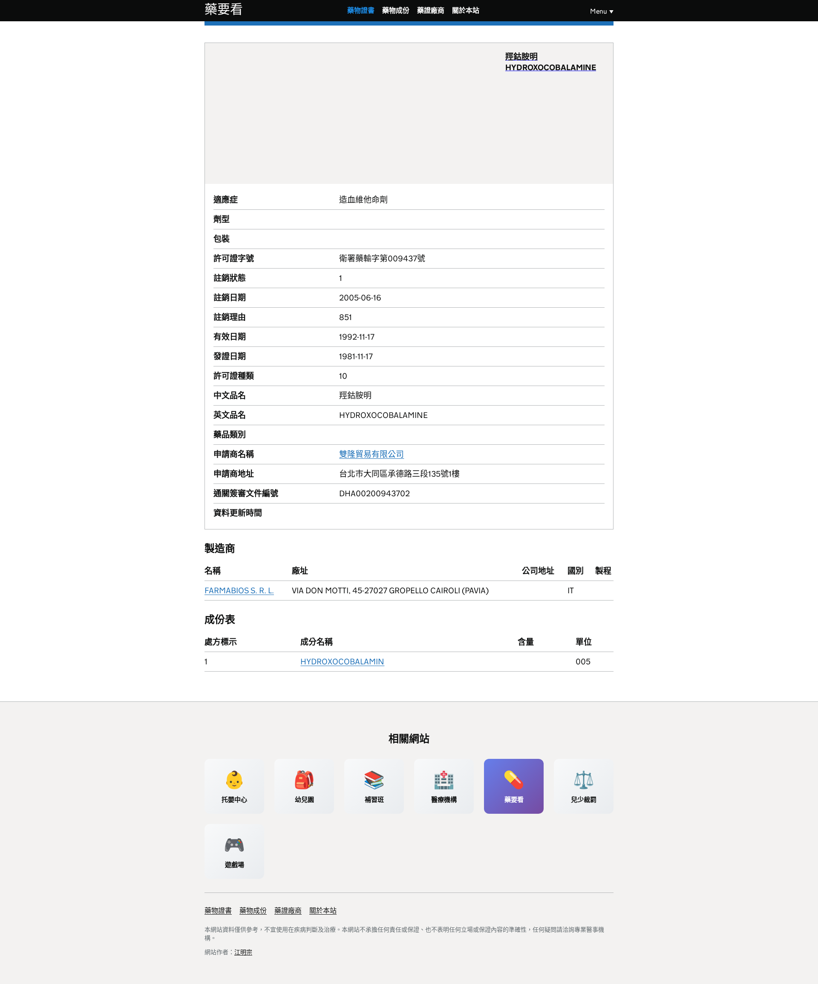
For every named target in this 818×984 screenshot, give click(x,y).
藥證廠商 (430, 10)
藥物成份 (395, 10)
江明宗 (243, 952)
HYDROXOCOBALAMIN (342, 661)
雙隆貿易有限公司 (371, 454)
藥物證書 (360, 10)
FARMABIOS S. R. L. (239, 590)
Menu (598, 11)
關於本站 (465, 10)
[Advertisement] (359, 113)
